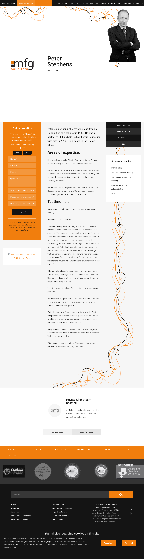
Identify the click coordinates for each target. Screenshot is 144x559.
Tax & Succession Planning (122, 173)
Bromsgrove (60, 449)
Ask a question (8, 3)
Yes (17, 153)
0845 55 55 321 (26, 3)
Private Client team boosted (78, 401)
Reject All (129, 543)
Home (60, 3)
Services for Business (21, 515)
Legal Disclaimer (59, 512)
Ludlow (107, 449)
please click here (10, 547)
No (27, 153)
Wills (113, 194)
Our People (101, 3)
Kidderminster (83, 449)
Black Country (37, 449)
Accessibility (58, 504)
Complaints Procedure (62, 508)
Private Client (116, 168)
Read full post (86, 432)
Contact (127, 3)
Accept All (108, 543)
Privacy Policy (23, 230)
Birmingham (13, 449)
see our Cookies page (47, 545)
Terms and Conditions (62, 515)
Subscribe (138, 3)
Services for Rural (19, 519)
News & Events (115, 3)
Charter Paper (58, 519)
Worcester (13, 455)
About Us (69, 3)
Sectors (89, 3)
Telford (130, 449)
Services (80, 3)
